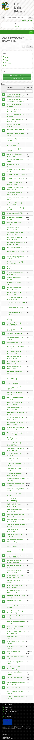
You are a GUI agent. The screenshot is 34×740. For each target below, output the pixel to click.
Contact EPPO (8, 705)
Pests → (7, 60)
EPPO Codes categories (11, 711)
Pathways (8, 63)
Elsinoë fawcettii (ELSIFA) (14, 342)
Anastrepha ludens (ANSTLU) (15, 129)
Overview (8, 57)
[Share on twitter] (31, 46)
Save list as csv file (17, 78)
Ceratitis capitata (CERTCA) (15, 213)
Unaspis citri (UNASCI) (13, 687)
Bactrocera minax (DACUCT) (15, 178)
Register (17, 26)
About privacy (8, 716)
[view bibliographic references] (3, 94)
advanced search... (27, 20)
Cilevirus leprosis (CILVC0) (14, 247)
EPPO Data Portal (9, 709)
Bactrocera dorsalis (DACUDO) (16, 174)
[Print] (23, 46)
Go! (30, 17)
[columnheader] (16, 87)
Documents (8, 66)
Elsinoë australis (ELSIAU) (14, 333)
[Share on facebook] (27, 46)
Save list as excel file (18, 75)
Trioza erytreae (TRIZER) (14, 677)
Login (17, 23)
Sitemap (7, 714)
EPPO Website (8, 707)
